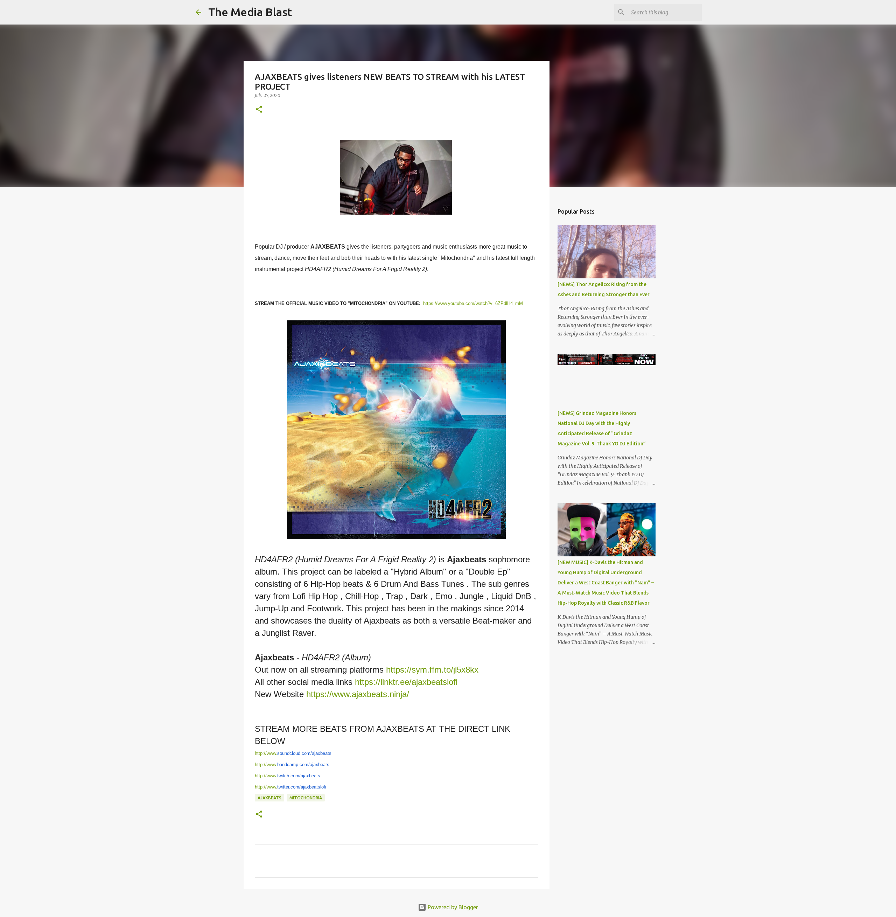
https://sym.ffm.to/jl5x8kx (432, 669)
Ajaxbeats (269, 798)
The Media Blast (250, 12)
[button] (259, 109)
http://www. (293, 753)
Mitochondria (305, 798)
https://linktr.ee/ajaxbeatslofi (406, 682)
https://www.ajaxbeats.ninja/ (357, 694)
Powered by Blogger (452, 907)
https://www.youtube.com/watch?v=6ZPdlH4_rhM (473, 303)
